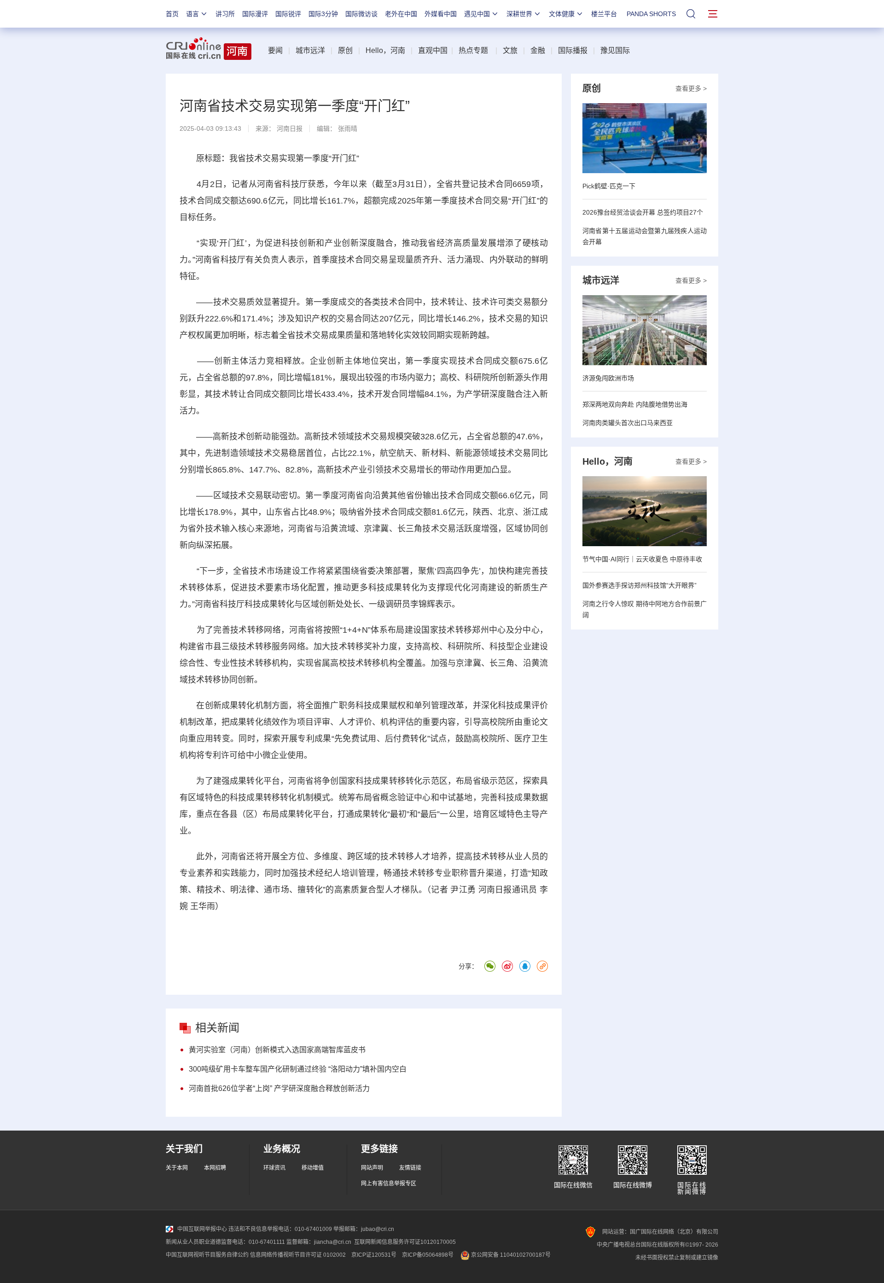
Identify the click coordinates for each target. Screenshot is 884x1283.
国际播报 (572, 50)
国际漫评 (255, 13)
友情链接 (410, 1168)
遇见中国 (477, 13)
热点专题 (473, 50)
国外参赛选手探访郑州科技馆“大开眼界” (639, 585)
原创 (345, 50)
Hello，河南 (385, 50)
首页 (172, 13)
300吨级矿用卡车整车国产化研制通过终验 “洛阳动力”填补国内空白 (298, 1069)
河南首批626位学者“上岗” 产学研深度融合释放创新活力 (279, 1088)
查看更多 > (691, 88)
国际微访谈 (361, 13)
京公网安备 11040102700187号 (510, 1255)
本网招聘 (215, 1168)
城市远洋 (310, 50)
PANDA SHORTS (651, 13)
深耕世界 (519, 13)
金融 (537, 50)
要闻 (275, 50)
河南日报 (289, 128)
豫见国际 (615, 50)
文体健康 (562, 13)
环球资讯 (274, 1168)
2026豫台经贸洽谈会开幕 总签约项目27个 (642, 212)
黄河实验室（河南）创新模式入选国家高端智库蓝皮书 (277, 1050)
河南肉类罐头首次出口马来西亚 (627, 422)
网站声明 (372, 1168)
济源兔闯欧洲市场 (608, 378)
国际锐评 (288, 13)
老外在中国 (401, 13)
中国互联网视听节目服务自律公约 (207, 1255)
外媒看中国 (441, 13)
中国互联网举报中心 (202, 1229)
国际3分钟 (323, 13)
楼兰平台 (604, 13)
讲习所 (225, 13)
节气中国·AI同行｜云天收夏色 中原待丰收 (642, 559)
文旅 (510, 50)
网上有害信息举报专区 (388, 1183)
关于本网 (177, 1168)
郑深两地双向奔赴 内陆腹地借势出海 (634, 404)
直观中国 (433, 50)
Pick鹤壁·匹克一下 (608, 186)
